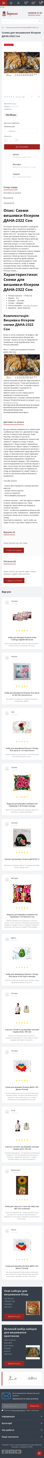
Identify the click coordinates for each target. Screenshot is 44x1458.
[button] (18, 3)
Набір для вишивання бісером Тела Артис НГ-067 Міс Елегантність (22, 694)
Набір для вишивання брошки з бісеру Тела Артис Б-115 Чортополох (22, 749)
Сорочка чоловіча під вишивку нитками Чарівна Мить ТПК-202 (22, 1030)
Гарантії (16, 174)
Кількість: (8, 136)
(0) (23, 97)
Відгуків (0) (8, 198)
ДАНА (14, 104)
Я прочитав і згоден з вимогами (21, 1410)
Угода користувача (18, 1410)
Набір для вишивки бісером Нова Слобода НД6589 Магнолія (22, 638)
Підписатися (34, 1406)
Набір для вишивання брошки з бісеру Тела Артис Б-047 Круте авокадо (22, 975)
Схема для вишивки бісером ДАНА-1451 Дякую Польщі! (22, 1088)
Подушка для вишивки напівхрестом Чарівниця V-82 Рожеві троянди (22, 805)
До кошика (22, 146)
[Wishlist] (31, 96)
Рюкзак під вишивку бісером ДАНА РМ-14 (22, 859)
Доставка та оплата (12, 192)
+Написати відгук (14, 550)
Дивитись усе (14, 1316)
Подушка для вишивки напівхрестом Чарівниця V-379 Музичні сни (22, 915)
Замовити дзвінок (34, 15)
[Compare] (38, 96)
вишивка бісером (30, 305)
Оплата (16, 154)
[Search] (39, 21)
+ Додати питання (14, 580)
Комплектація (9, 126)
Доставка (17, 164)
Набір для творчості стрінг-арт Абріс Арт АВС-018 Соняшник (22, 1207)
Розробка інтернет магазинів (12, 1445)
